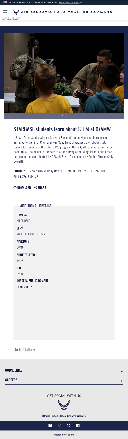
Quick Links (13, 370)
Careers (11, 379)
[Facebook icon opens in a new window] (50, 425)
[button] (70, 2)
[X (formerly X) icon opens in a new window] (68, 425)
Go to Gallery (24, 349)
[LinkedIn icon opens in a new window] (78, 425)
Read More (24, 287)
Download (23, 187)
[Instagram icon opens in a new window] (59, 425)
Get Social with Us (64, 396)
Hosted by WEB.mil (64, 434)
